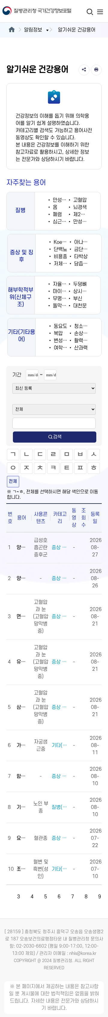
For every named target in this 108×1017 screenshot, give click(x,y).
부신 (77, 298)
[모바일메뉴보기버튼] (100, 11)
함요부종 (23, 776)
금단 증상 (83, 249)
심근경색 (61, 222)
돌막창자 (61, 306)
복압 (57, 333)
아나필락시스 (87, 242)
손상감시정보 (87, 333)
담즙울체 (82, 264)
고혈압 (79, 200)
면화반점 (23, 616)
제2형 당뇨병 (86, 214)
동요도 (59, 326)
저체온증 (62, 264)
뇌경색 (79, 207)
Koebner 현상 (67, 242)
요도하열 (23, 838)
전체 (13, 481)
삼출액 (23, 707)
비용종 (59, 256)
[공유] (84, 70)
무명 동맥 (61, 298)
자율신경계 (63, 284)
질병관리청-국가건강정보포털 (27, 11)
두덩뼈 (79, 284)
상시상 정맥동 (87, 291)
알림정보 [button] (33, 30)
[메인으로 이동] (11, 30)
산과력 (80, 348)
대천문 (79, 306)
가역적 (23, 745)
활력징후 (82, 341)
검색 (57, 437)
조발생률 (23, 869)
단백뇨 (59, 249)
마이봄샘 (61, 291)
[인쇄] (96, 70)
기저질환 (23, 807)
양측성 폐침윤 (23, 547)
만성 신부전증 (66, 200)
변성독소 (62, 341)
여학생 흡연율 (67, 348)
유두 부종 (23, 662)
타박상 (80, 256)
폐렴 (56, 214)
